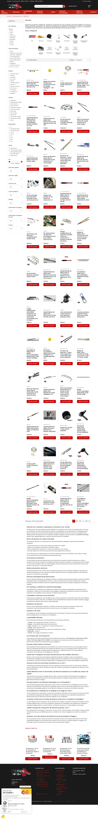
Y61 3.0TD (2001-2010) (16, 150)
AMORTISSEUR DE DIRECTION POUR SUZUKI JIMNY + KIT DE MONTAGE (83, 84)
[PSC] (32, 36)
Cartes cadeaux (42, 793)
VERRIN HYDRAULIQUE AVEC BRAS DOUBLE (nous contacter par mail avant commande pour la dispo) (32, 314)
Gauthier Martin (62, 788)
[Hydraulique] (49, 48)
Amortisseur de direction (83, 41)
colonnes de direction (61, 598)
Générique (13, 100)
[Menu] (7, 801)
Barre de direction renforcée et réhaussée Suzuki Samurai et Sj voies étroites (33, 392)
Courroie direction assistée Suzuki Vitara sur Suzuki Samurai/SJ (83, 314)
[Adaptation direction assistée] (75, 48)
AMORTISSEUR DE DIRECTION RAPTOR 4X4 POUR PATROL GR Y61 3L (49, 314)
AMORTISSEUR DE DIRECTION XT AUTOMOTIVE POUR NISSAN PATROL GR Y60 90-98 (65, 197)
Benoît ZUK (61, 770)
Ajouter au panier (33, 93)
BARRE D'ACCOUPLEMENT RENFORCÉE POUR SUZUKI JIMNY (83, 392)
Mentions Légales (71, 801)
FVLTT (59, 795)
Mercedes (12, 37)
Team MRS (61, 786)
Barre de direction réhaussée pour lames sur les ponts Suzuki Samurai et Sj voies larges (66, 392)
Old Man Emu (14, 91)
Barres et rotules (58, 41)
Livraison (40, 774)
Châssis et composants (16, 53)
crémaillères (48, 598)
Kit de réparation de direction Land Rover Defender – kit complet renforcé (66, 465)
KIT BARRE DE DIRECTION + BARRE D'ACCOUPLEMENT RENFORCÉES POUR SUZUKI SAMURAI (33, 354)
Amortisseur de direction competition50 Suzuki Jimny (32, 236)
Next (90, 733)
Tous (11, 29)
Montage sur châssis (16, 107)
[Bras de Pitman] (66, 48)
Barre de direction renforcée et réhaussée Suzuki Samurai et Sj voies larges (49, 160)
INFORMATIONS (39, 768)
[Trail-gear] (40, 36)
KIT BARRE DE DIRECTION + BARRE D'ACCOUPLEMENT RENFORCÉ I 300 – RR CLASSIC (83, 502)
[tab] (21, 779)
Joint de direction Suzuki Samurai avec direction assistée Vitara (66, 314)
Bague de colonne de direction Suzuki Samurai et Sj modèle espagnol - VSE (49, 85)
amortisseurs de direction (68, 25)
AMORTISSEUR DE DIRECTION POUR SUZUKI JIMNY (32, 159)
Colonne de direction (58, 53)
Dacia (11, 30)
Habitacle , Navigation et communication (15, 55)
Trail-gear (41, 40)
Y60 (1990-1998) (15, 153)
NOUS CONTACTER (17, 779)
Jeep (11, 34)
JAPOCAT (13, 84)
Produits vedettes (31, 728)
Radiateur (49, 40)
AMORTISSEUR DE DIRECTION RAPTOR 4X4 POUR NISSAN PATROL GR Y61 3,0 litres (49, 275)
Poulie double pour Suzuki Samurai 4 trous (66, 84)
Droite (12, 120)
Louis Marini (61, 784)
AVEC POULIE (14, 155)
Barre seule (13, 111)
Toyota (12, 44)
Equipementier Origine (16, 102)
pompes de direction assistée (35, 582)
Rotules (12, 61)
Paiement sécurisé (43, 772)
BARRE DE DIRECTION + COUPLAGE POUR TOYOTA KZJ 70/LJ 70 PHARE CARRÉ (83, 354)
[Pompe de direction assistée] (75, 36)
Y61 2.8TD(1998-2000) (16, 152)
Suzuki (11, 43)
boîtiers (80, 25)
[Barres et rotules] (58, 36)
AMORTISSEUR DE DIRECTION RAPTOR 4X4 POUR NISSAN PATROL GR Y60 (49, 122)
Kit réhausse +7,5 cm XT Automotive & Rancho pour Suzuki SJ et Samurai (32, 751)
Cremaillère (66, 40)
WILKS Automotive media (61, 791)
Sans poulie (13, 114)
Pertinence (82, 60)
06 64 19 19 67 (73, 6)
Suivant (89, 521)
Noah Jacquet (62, 779)
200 (11, 137)
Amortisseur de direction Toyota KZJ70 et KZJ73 (49, 502)
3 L (11, 127)
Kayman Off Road (15, 86)
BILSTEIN (13, 75)
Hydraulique (49, 52)
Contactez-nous (43, 783)
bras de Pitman (35, 599)
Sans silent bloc (14, 105)
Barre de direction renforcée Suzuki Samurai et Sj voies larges (83, 122)
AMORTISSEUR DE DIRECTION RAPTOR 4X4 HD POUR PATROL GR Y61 (82, 160)
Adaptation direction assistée (75, 53)
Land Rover (13, 36)
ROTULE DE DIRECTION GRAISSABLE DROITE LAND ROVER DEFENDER (82, 429)
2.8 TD (12, 132)
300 (11, 139)
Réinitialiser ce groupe (14, 66)
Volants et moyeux (15, 65)
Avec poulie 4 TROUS (16, 116)
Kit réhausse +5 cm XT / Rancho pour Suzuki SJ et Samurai (49, 750)
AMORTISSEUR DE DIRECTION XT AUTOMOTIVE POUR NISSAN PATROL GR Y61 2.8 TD (66, 502)
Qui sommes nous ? (43, 770)
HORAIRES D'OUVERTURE (79, 768)
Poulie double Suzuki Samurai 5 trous (32, 465)
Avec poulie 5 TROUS (16, 118)
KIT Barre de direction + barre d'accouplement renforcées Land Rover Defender (66, 354)
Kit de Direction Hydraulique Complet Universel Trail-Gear (66, 122)
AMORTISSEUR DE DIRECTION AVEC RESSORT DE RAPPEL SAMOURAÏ (49, 429)
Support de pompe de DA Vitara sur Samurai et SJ (48, 197)
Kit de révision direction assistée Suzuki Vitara (33, 275)
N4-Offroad (14, 88)
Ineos (11, 32)
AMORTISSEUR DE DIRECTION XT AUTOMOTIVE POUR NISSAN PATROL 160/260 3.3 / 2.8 (32, 121)
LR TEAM (60, 777)
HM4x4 (12, 81)
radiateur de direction (56, 606)
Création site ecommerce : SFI (59, 801)
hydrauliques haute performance (33, 27)
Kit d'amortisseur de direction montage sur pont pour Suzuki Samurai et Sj (49, 236)
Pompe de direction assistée (75, 41)
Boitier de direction (41, 53)
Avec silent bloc (14, 104)
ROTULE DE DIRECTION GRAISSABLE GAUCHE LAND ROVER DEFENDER (82, 465)
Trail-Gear (67, 613)
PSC (32, 40)
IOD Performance (15, 82)
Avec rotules (14, 113)
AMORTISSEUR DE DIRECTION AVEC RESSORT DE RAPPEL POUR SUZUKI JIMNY (49, 465)
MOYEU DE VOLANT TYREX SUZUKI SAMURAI (66, 429)
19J (11, 136)
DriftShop (13, 77)
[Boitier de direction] (40, 48)
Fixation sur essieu (15, 109)
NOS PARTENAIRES (60, 768)
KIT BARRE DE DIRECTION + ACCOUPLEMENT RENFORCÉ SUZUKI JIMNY (83, 275)
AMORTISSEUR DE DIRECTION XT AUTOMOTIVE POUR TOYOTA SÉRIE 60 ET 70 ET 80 (65, 275)
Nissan (11, 41)
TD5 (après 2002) (15, 128)
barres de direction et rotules (37, 541)
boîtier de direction (33, 570)
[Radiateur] (49, 36)
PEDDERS (13, 93)
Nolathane (13, 90)
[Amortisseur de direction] (83, 36)
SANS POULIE (14, 148)
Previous (88, 733)
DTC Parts (13, 79)
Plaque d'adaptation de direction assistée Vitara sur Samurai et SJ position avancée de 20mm (66, 236)
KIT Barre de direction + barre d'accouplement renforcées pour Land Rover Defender (66, 159)
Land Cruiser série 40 (15, 58)
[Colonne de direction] (58, 48)
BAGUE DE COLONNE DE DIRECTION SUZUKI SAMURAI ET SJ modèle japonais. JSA (49, 354)
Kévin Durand (62, 776)
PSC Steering (46, 25)
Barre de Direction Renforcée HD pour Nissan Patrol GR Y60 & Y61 (33, 84)
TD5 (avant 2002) (15, 130)
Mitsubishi (12, 39)
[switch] (4, 811)
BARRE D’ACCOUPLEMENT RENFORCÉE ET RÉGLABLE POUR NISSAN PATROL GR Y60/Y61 (33, 502)
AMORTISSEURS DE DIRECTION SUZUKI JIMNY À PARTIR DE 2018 (33, 429)
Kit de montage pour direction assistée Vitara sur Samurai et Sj (32, 197)
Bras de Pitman (66, 52)
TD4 (11, 141)
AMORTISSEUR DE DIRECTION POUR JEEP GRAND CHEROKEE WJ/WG (83, 197)
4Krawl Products (15, 73)
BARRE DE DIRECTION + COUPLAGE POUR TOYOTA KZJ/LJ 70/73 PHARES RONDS (82, 236)
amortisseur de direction (35, 560)
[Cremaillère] (66, 36)
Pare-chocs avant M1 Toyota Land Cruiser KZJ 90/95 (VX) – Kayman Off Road (83, 751)
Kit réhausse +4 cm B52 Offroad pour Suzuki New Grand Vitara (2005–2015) (65, 751)
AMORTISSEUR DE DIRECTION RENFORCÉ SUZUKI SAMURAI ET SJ (49, 392)
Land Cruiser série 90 (15, 60)
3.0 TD (12, 134)
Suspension (13, 63)
